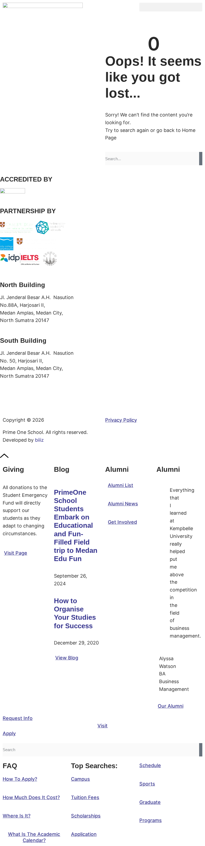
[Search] (200, 158)
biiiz (39, 440)
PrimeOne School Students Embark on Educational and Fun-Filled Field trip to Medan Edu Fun (75, 525)
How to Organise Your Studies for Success (75, 613)
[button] (170, 7)
